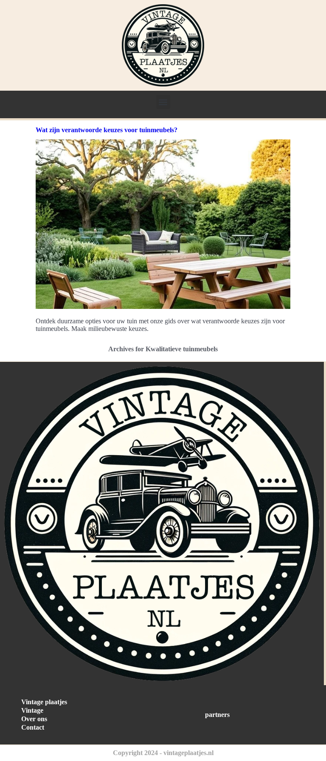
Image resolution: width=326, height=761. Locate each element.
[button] (163, 102)
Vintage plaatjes (44, 701)
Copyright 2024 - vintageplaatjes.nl (163, 752)
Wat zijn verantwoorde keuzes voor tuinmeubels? (106, 129)
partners (217, 714)
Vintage (32, 710)
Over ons (34, 718)
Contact (32, 727)
